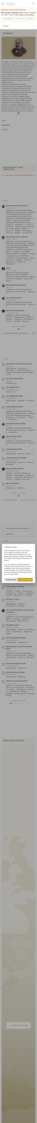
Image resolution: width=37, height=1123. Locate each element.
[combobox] (18, 26)
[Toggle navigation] (33, 3)
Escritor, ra (31, 18)
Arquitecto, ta (20, 18)
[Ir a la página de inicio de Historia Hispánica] (9, 3)
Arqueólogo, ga (8, 18)
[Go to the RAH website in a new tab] (2, 3)
